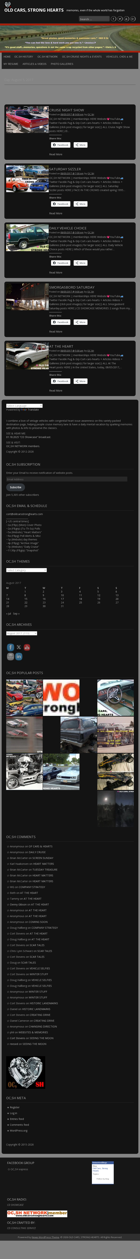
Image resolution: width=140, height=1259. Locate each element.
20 (117, 599)
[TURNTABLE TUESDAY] (115, 698)
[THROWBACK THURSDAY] (24, 772)
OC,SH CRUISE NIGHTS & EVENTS (82, 56)
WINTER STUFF (39, 974)
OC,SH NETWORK (48, 56)
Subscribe (15, 487)
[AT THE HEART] (27, 355)
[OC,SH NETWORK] (61, 698)
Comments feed (19, 1124)
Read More (55, 154)
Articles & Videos (34, 64)
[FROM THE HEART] (79, 735)
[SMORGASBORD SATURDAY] (27, 296)
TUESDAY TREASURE (44, 869)
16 (44, 599)
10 (62, 595)
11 (80, 595)
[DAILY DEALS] (115, 735)
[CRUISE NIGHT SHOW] (27, 119)
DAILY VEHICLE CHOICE (68, 228)
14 (7, 599)
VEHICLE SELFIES (40, 968)
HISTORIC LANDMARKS (44, 1003)
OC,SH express (19, 1169)
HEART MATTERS (43, 863)
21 (7, 602)
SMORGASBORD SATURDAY (71, 287)
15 (25, 599)
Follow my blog (103, 1179)
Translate (33, 409)
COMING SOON (38, 922)
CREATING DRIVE (40, 1015)
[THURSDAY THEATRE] (24, 735)
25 (80, 602)
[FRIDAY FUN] (115, 772)
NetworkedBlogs (99, 1162)
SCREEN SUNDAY (42, 858)
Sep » (16, 613)
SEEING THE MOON (41, 1038)
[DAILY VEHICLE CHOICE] (27, 237)
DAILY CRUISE (37, 852)
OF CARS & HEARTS (40, 846)
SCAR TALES (37, 945)
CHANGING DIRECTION (43, 1026)
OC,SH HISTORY (23, 56)
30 (44, 606)
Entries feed (17, 1119)
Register (15, 1107)
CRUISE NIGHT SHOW (66, 110)
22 (25, 602)
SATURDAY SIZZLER (65, 169)
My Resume (11, 64)
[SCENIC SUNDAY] (115, 809)
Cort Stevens (17, 1038)
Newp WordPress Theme (45, 1237)
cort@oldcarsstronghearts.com (24, 514)
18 (80, 599)
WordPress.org (18, 1130)
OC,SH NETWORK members (22, 446)
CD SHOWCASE (15, 1205)
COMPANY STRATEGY (32, 887)
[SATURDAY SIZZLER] (27, 178)
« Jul (8, 613)
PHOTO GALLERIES (62, 64)
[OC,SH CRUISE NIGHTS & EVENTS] (24, 698)
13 (117, 595)
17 (62, 599)
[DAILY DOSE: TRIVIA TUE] (61, 772)
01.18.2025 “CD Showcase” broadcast (28, 437)
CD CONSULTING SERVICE (21, 1228)
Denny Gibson (18, 904)
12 (98, 595)
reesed (14, 1044)
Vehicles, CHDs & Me (119, 56)
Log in (13, 1113)
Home (7, 56)
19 (98, 599)
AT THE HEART (61, 346)
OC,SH (91, 114)
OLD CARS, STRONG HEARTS (34, 10)
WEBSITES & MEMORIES (33, 1032)
